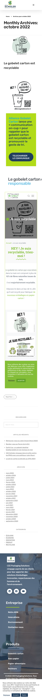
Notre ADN (13, 612)
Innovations (13, 617)
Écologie (9, 535)
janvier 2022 (10, 494)
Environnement (15, 622)
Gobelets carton (15, 653)
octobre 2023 (11, 484)
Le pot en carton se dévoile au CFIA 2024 (20, 459)
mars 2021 (9, 507)
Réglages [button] (6, 695)
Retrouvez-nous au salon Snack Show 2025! (22, 441)
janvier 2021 (10, 512)
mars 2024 (10, 480)
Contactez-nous (15, 627)
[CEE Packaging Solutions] (10, 4)
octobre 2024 (11, 475)
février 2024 (10, 482)
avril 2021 (9, 505)
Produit (9, 542)
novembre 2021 (11, 496)
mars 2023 (10, 489)
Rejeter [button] (24, 695)
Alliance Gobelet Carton (20, 119)
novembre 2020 (12, 517)
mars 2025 (10, 473)
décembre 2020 (12, 514)
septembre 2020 (12, 521)
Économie (10, 538)
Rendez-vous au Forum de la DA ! (18, 444)
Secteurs (12, 668)
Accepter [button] (16, 695)
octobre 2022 (11, 491)
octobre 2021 (11, 498)
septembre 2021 (12, 500)
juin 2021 (9, 503)
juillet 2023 (10, 487)
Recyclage (10, 545)
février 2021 (10, 510)
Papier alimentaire (16, 663)
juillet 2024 (10, 478)
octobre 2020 (11, 519)
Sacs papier (13, 658)
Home (8, 16)
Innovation (10, 540)
